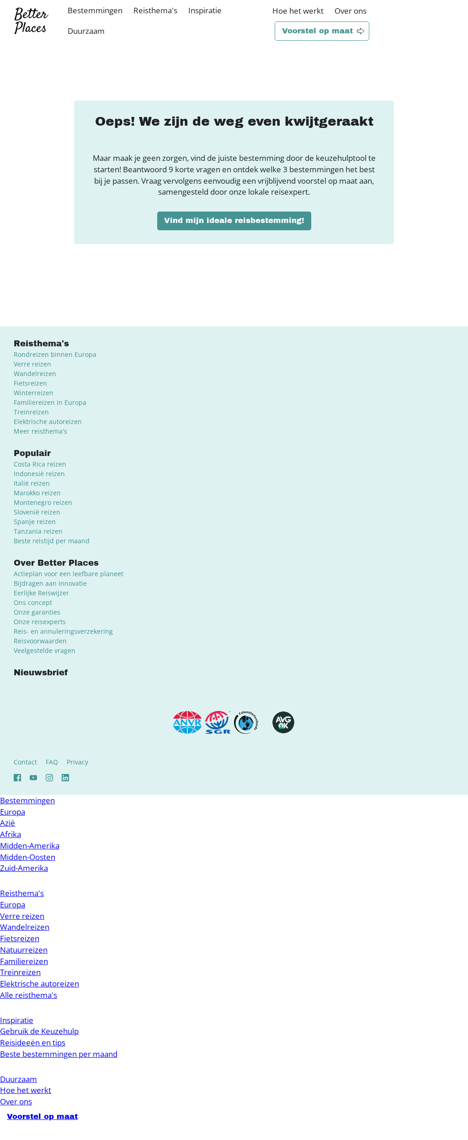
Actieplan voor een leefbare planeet (68, 573)
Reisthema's (155, 10)
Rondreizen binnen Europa (55, 354)
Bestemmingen (95, 10)
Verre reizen (32, 364)
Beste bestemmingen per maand (58, 1054)
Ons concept (33, 602)
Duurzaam (86, 31)
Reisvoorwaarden (40, 640)
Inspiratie (205, 10)
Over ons (351, 10)
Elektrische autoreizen (48, 421)
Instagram (49, 777)
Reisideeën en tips (32, 1042)
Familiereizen (24, 961)
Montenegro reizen (43, 502)
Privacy (77, 762)
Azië (7, 822)
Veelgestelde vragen (44, 650)
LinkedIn (65, 777)
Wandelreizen (35, 373)
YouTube (33, 777)
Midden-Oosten (27, 857)
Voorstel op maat (317, 31)
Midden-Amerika (29, 845)
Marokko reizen (37, 492)
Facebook (17, 777)
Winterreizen (33, 392)
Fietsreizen (30, 383)
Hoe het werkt (298, 10)
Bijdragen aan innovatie (50, 583)
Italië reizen (32, 483)
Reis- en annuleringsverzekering (63, 631)
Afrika (10, 834)
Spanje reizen (35, 521)
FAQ (52, 762)
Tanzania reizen (38, 531)
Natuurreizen (24, 949)
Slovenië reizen (37, 512)
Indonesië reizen (39, 473)
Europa (12, 811)
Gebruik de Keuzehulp (39, 1031)
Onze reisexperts (40, 621)
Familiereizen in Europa (50, 402)
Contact (25, 762)
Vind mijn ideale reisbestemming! (234, 220)
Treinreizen (31, 412)
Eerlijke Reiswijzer (41, 593)
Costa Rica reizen (40, 464)
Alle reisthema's (28, 995)
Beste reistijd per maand (52, 540)
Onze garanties (37, 612)
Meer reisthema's (40, 431)
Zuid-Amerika (24, 868)
